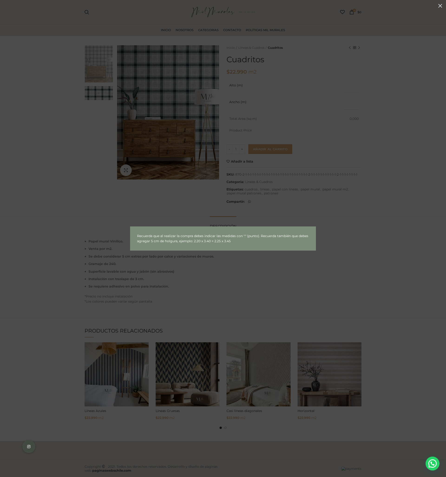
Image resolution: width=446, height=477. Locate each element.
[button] (432, 463)
